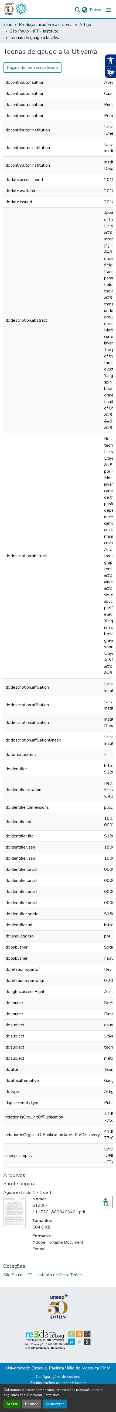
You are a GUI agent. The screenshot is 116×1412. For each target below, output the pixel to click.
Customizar (55, 1403)
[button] (21, 9)
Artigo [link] (85, 25)
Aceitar (12, 1403)
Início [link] (7, 25)
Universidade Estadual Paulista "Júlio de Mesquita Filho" (58, 1368)
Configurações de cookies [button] (58, 1376)
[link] (106, 1202)
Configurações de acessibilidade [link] (58, 1382)
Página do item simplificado (32, 67)
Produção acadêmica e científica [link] (46, 25)
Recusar (31, 1403)
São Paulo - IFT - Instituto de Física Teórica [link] (37, 31)
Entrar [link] (95, 10)
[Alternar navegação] (109, 10)
